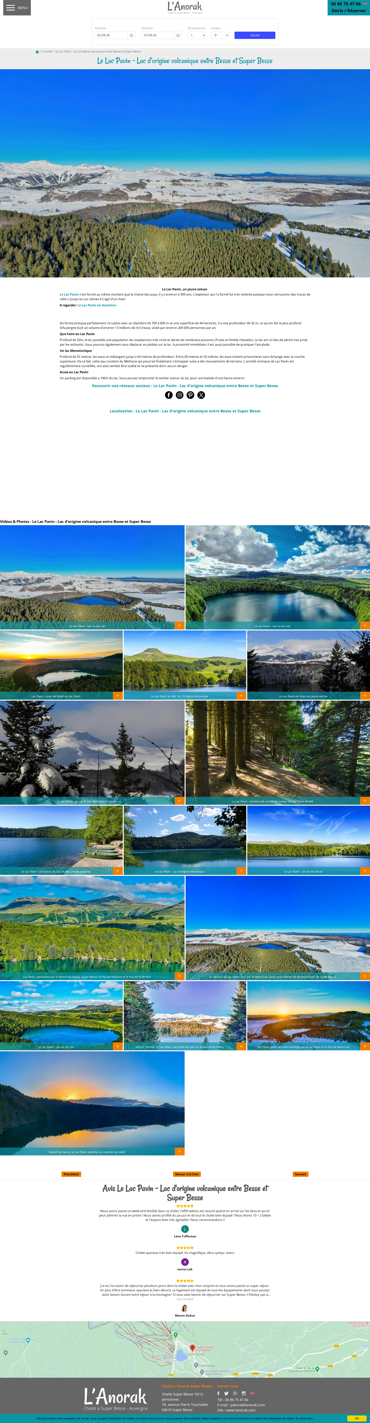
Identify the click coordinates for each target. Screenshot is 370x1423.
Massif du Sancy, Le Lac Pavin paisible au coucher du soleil (87, 1152)
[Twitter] (228, 1393)
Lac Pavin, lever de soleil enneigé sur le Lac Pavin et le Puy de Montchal (303, 1047)
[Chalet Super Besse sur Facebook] (220, 1393)
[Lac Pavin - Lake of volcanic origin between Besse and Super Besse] (365, 3)
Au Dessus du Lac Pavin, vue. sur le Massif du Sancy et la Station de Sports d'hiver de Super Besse (272, 976)
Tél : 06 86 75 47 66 (232, 1399)
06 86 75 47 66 (346, 4)
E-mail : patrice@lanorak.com (241, 1405)
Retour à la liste (186, 1174)
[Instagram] (246, 1393)
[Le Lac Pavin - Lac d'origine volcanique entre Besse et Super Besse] (185, 8)
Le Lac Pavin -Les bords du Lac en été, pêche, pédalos (56, 871)
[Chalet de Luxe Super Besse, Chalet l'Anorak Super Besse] (37, 51)
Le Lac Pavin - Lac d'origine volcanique (179, 871)
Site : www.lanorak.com (236, 1410)
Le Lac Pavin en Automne (96, 305)
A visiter (47, 51)
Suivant (300, 1174)
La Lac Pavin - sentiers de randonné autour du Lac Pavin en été (272, 801)
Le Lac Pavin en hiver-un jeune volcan (303, 696)
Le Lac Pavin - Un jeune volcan (303, 871)
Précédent (71, 1174)
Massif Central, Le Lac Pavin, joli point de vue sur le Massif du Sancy (180, 1047)
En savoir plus (304, 1418)
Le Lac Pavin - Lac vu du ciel (87, 626)
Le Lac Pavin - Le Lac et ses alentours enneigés (87, 801)
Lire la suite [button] (185, 1299)
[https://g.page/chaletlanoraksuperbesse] (237, 1393)
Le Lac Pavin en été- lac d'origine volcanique (179, 696)
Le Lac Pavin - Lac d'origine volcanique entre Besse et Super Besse (98, 51)
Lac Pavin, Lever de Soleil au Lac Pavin (56, 696)
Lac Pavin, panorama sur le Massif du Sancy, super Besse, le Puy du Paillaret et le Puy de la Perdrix (87, 976)
